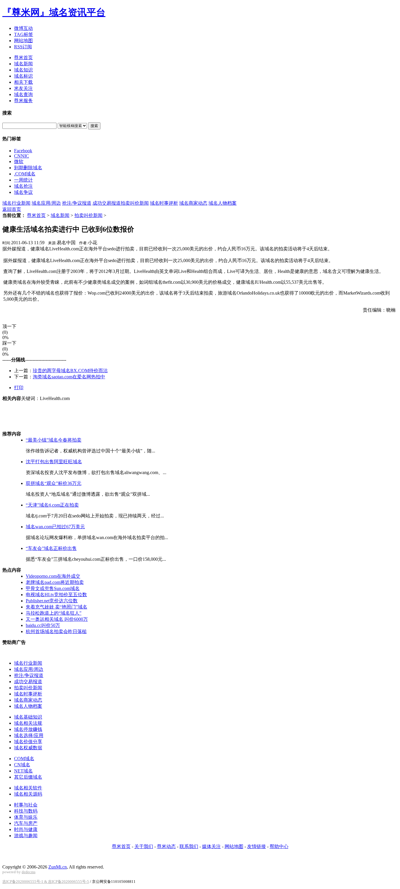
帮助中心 (279, 846)
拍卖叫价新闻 (135, 203)
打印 (18, 387)
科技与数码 (25, 810)
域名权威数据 (28, 747)
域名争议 (23, 192)
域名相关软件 (28, 787)
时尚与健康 (25, 829)
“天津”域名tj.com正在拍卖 (52, 504)
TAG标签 (23, 34)
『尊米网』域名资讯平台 (53, 12)
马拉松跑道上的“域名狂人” (53, 613)
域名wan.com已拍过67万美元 (55, 526)
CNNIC (21, 155)
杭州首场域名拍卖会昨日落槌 (56, 631)
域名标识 (23, 75)
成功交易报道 (107, 203)
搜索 (94, 126)
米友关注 (23, 88)
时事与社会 (25, 804)
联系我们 (189, 846)
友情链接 (256, 846)
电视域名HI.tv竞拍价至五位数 (56, 594)
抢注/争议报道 (76, 203)
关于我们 (143, 846)
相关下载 (23, 82)
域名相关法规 (28, 723)
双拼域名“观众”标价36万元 (53, 483)
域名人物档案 (222, 203)
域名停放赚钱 (28, 729)
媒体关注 (211, 846)
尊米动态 (166, 846)
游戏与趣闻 (25, 835)
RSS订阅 (23, 46)
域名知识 (23, 69)
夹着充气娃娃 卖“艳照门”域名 (56, 606)
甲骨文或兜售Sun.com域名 (53, 588)
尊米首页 (23, 57)
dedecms (28, 872)
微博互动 (23, 28)
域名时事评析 (164, 203)
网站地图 (23, 40)
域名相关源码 (28, 793)
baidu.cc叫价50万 (43, 625)
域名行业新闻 (16, 203)
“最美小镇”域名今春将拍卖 (53, 439)
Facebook (23, 150)
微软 (18, 161)
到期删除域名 (28, 167)
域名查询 (23, 94)
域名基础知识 (28, 716)
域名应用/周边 (46, 203)
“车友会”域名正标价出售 (51, 548)
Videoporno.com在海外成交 (53, 576)
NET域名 (23, 770)
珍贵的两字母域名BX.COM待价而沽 (70, 370)
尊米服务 (23, 100)
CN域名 (22, 764)
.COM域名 (24, 173)
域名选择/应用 (28, 735)
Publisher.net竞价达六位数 (52, 600)
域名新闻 (23, 63)
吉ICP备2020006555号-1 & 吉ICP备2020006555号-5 (45, 881)
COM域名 (24, 758)
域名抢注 (23, 186)
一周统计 (23, 179)
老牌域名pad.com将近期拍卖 (55, 582)
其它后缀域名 (28, 777)
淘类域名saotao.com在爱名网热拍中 (69, 376)
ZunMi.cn (57, 866)
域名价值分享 (28, 741)
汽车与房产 (25, 823)
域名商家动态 (193, 203)
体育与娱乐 (25, 817)
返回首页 (11, 209)
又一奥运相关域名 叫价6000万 (57, 619)
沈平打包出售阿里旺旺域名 (54, 461)
